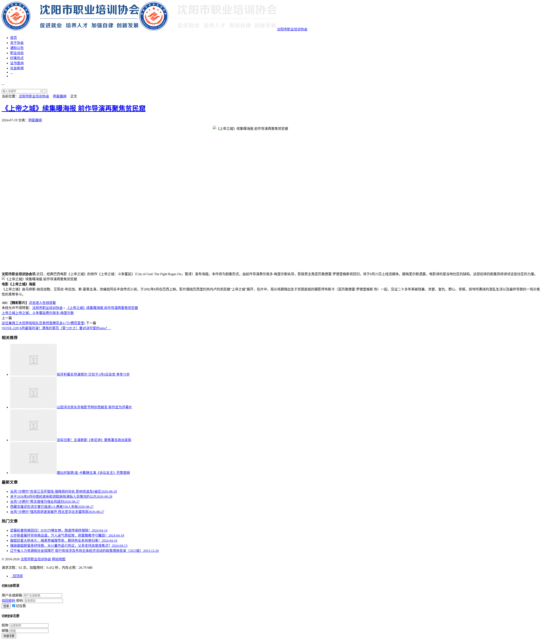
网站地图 (58, 559)
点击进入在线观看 (42, 303)
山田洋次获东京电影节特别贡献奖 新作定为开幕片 (94, 407)
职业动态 (17, 53)
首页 (13, 38)
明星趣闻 (59, 96)
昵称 (5, 625)
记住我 (21, 606)
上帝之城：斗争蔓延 (30, 313)
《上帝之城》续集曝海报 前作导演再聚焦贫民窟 (74, 108)
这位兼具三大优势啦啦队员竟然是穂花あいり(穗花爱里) (43, 323)
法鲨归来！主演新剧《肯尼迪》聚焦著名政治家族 (94, 440)
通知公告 (17, 48)
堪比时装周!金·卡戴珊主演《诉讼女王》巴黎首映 (93, 473)
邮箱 (5, 630)
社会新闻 (17, 68)
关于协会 (17, 43)
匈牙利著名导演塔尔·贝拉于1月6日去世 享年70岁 (93, 374)
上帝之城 (8, 313)
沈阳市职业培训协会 (292, 29)
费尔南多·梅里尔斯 (60, 313)
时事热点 (17, 58)
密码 (19, 600)
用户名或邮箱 (12, 595)
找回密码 (8, 600)
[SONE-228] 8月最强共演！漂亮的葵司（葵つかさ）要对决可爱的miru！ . (56, 328)
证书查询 (17, 63)
